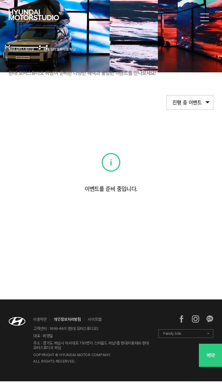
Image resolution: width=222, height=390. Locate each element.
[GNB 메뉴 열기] (204, 17)
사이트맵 (94, 319)
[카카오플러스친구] (209, 319)
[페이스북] (181, 319)
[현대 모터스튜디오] (34, 18)
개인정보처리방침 (67, 319)
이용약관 (40, 319)
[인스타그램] (195, 319)
